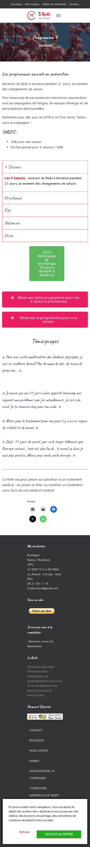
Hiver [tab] (8, 235)
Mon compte (32, 4)
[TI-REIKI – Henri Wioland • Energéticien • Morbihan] (40, 15)
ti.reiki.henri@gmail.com (42, 588)
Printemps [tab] (13, 198)
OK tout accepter (59, 834)
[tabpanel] (45, 182)
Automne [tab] (11, 223)
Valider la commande (54, 4)
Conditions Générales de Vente (44, 792)
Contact (74, 4)
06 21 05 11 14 (38, 584)
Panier (34, 761)
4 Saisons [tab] (12, 167)
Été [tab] (7, 210)
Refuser (24, 832)
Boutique (16, 4)
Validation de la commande (42, 774)
